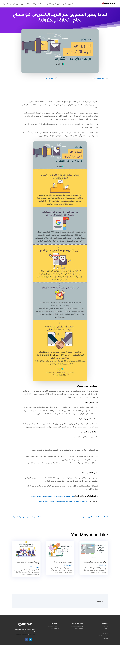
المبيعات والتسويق (98, 78)
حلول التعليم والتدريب (53, 4)
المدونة (5, 4)
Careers (106, 631)
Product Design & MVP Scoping (101, 636)
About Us (106, 629)
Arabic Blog (105, 638)
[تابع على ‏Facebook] (26, 639)
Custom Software (79, 629)
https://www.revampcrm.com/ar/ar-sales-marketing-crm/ (52, 496)
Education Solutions (52, 626)
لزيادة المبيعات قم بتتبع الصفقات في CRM (95, 562)
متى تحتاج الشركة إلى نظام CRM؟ (63, 562)
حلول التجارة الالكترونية (35, 4)
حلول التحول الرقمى (17, 4)
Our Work (106, 626)
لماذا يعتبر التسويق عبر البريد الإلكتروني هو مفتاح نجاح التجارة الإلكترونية (63, 501)
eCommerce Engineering (77, 626)
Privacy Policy (105, 633)
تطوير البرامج (68, 4)
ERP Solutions (54, 629)
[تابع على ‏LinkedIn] (30, 639)
